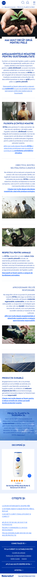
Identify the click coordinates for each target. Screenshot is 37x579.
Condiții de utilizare (18, 553)
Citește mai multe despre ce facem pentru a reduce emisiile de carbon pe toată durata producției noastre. (18, 400)
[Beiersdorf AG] (7, 576)
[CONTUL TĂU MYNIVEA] (27, 3)
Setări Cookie (15, 559)
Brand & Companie (10, 7)
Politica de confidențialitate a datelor (18, 556)
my (18, 570)
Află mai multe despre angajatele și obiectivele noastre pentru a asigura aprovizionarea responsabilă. (20, 318)
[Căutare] (23, 3)
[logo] (4, 3)
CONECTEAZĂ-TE (18, 543)
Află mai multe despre (18, 564)
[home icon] (2, 7)
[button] (29, 476)
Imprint (24, 559)
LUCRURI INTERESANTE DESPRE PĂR (16, 506)
